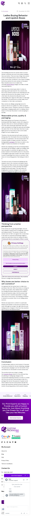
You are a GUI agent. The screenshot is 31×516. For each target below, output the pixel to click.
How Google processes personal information (15, 263)
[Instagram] (7, 442)
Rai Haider (5, 11)
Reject (15, 269)
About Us (4, 451)
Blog (3, 454)
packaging (12, 142)
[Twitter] (4, 442)
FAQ (3, 457)
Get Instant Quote (15, 418)
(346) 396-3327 (8, 472)
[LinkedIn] (10, 442)
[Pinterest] (12, 442)
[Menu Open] (28, 4)
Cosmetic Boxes (8, 374)
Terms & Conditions (7, 463)
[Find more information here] (17, 494)
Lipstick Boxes (10, 84)
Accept (15, 266)
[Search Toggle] (25, 3)
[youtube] (15, 442)
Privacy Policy (5, 460)
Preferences (15, 272)
